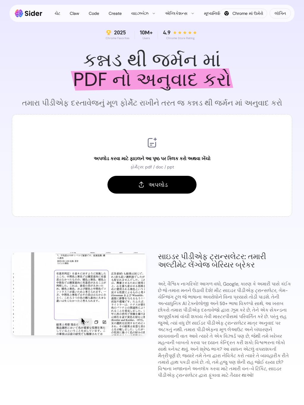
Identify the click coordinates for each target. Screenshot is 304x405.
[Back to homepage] (29, 13)
